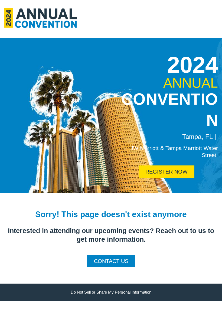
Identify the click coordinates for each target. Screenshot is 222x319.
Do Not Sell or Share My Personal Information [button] (111, 292)
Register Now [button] (166, 172)
